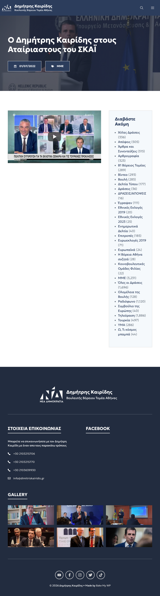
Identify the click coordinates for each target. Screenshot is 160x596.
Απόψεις (124, 142)
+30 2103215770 (24, 462)
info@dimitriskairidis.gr (28, 478)
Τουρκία (124, 320)
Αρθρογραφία (128, 156)
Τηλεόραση (126, 315)
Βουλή (122, 179)
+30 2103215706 (24, 453)
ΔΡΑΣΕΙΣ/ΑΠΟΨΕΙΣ (132, 193)
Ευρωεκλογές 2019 (132, 240)
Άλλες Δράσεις (129, 132)
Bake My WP (103, 585)
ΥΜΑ (121, 325)
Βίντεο (123, 175)
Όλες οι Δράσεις (130, 283)
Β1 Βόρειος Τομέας (132, 165)
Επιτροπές (125, 236)
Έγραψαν (125, 203)
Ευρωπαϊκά (126, 250)
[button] (141, 8)
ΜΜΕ (122, 278)
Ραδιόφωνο (126, 301)
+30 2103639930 (24, 470)
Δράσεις (124, 189)
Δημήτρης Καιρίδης (33, 6)
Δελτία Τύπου (128, 184)
